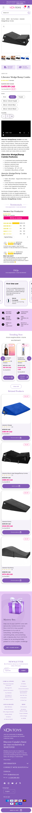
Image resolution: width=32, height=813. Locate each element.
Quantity (3, 113)
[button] (4, 7)
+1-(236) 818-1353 (13, 777)
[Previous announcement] (3, 2)
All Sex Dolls (23, 697)
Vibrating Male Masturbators (23, 692)
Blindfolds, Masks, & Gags (23, 710)
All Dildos (23, 684)
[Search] (29, 13)
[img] (11, 242)
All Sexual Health (8, 719)
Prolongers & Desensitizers (8, 696)
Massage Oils (8, 688)
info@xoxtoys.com (13, 774)
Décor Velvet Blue (9, 105)
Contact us (7, 771)
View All (16, 386)
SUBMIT (23, 670)
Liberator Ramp (6, 521)
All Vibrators (23, 686)
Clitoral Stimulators (23, 688)
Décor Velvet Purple (10, 101)
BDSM (7, 19)
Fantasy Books (8, 714)
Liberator (4, 73)
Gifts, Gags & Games (8, 712)
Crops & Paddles (23, 713)
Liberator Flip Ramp (8, 567)
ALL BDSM (23, 718)
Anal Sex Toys (23, 695)
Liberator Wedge (7, 425)
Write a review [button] (16, 218)
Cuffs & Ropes (23, 716)
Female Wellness (8, 709)
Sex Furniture (14, 19)
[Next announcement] (29, 2)
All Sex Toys (23, 700)
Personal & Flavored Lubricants (8, 684)
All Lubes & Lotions (8, 699)
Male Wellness (8, 707)
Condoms (8, 716)
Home (3, 19)
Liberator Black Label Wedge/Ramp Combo (15, 473)
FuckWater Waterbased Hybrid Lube (21, 358)
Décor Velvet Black (9, 109)
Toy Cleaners (8, 693)
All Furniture (23, 707)
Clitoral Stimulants (8, 690)
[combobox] (16, 13)
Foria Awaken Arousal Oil (7, 358)
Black (12, 97)
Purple (21, 97)
